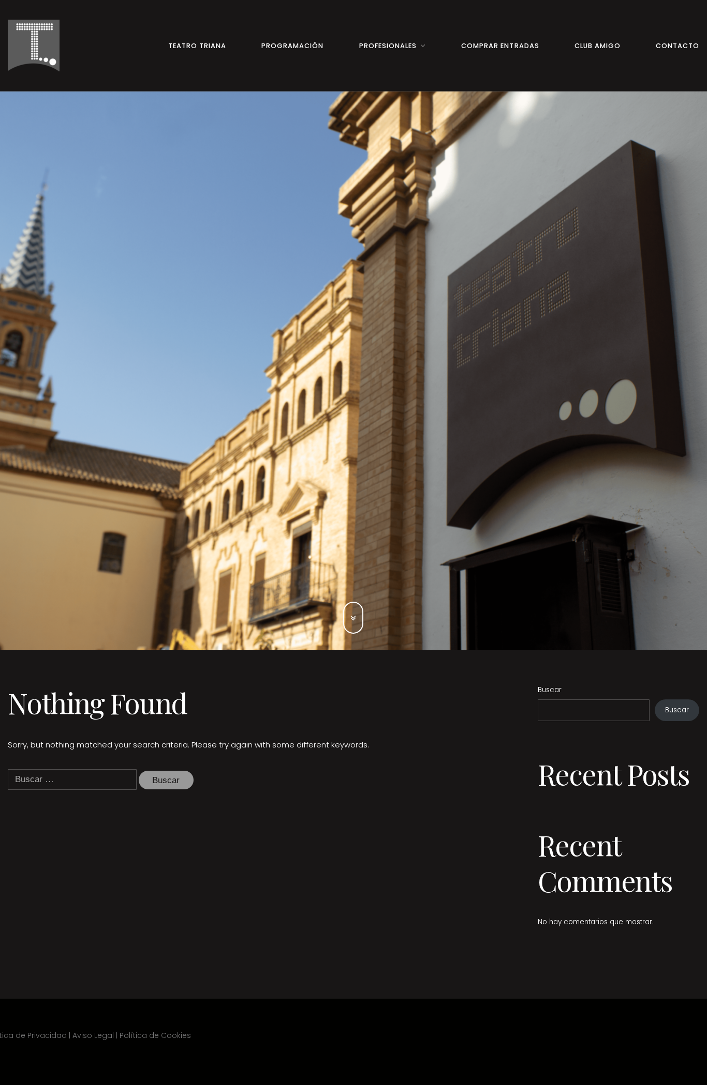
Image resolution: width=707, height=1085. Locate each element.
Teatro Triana (197, 45)
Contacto (677, 45)
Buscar (550, 690)
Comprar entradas (500, 45)
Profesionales (388, 45)
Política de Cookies (155, 1035)
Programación (292, 45)
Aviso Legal (93, 1035)
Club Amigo (598, 45)
